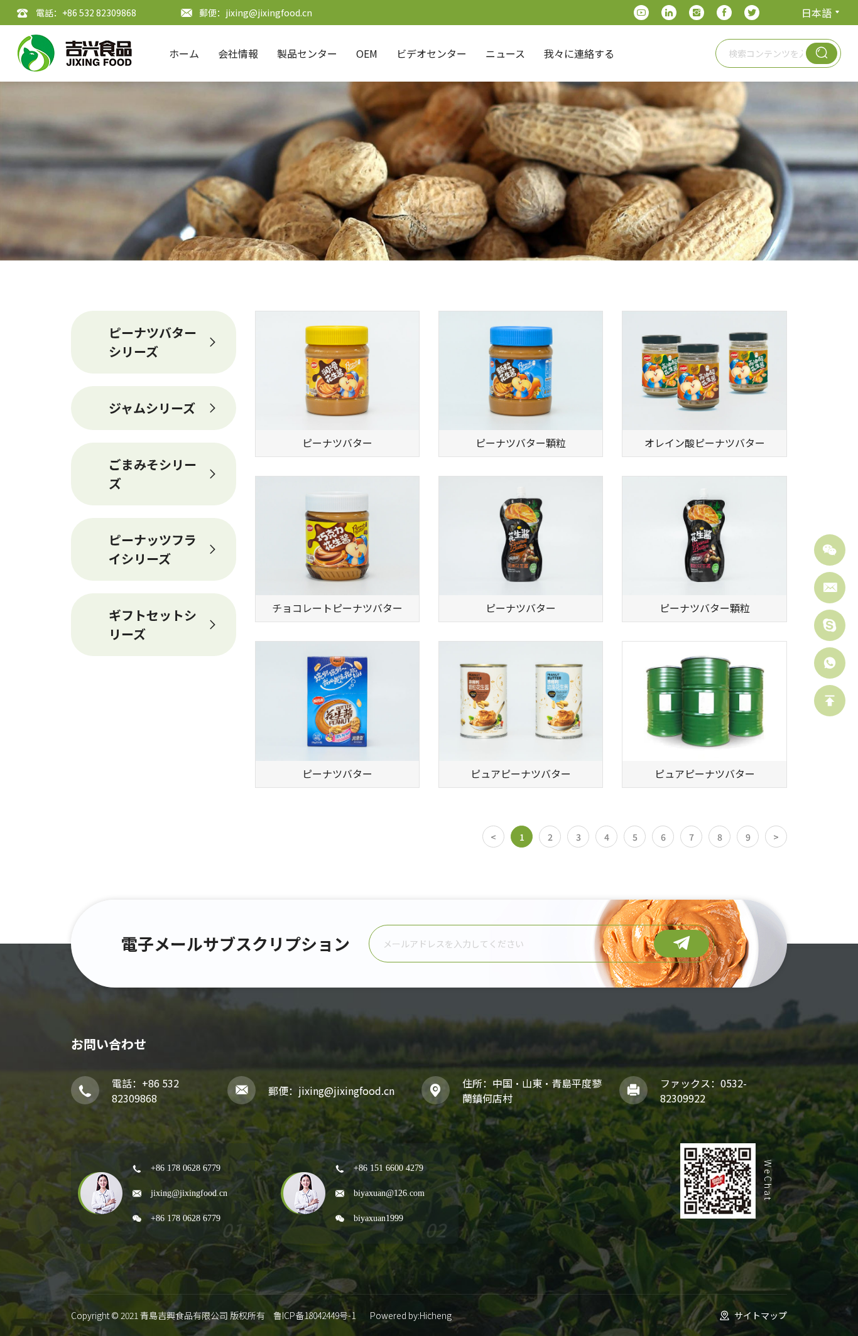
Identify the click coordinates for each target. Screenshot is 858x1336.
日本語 (816, 12)
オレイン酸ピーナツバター (704, 442)
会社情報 (238, 53)
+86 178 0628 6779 (185, 1167)
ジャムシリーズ (152, 408)
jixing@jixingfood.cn (346, 1090)
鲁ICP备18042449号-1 (314, 1315)
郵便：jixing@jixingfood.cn (255, 12)
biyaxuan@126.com (389, 1192)
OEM (366, 53)
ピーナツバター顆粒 (520, 442)
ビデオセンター (431, 53)
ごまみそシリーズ (153, 473)
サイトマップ (760, 1315)
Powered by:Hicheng (411, 1315)
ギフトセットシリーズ (153, 624)
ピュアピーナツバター (520, 773)
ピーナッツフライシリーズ (153, 549)
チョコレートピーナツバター (337, 607)
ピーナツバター (337, 442)
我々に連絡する (579, 53)
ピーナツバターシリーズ (153, 341)
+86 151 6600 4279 (388, 1167)
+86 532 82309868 (145, 1090)
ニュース (505, 53)
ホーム (184, 53)
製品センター (307, 53)
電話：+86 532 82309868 (86, 12)
